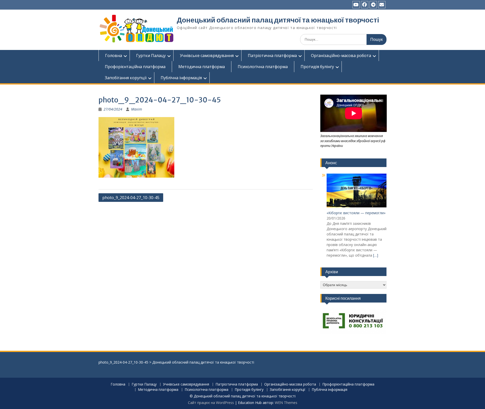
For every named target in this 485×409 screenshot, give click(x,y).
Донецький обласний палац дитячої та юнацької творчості (278, 19)
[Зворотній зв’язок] (381, 4)
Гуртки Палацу (151, 55)
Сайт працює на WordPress (211, 402)
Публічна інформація (181, 77)
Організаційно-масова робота (341, 55)
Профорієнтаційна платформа (135, 66)
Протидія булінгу (317, 66)
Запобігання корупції (126, 77)
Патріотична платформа (272, 55)
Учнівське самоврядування (207, 55)
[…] (375, 255)
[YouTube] (356, 4)
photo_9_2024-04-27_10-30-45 (130, 197)
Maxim (136, 109)
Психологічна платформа (263, 66)
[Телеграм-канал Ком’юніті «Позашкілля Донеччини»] (373, 4)
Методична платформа (201, 66)
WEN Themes (286, 402)
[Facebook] (364, 4)
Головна (113, 55)
